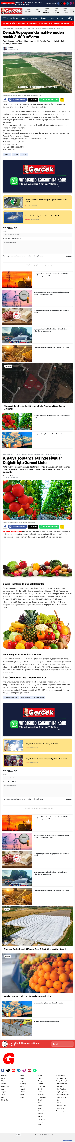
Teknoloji (23, 1092)
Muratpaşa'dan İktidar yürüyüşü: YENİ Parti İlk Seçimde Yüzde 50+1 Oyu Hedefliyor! (43, 23)
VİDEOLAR (28, 2)
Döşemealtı (42, 1086)
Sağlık (22, 1075)
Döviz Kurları (60, 1086)
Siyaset (3, 1083)
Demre (40, 1083)
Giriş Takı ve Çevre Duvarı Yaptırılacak (46, 1021)
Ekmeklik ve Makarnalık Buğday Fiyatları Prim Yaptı (51, 347)
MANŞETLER (18, 2)
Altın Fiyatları (61, 1089)
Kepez (40, 1108)
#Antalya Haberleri (10, 697)
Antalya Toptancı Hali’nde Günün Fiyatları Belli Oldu (27, 996)
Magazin (22, 1089)
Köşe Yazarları (61, 1075)
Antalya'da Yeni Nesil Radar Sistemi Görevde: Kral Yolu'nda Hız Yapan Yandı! (50, 330)
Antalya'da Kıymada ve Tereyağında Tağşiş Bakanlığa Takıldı (51, 312)
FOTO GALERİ (38, 2)
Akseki (40, 1075)
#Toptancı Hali (39, 697)
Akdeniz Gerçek (8, 28)
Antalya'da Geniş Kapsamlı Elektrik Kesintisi (48, 434)
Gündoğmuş (42, 1097)
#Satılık (24, 154)
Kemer (40, 1105)
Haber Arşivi (60, 1108)
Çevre (22, 1097)
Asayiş (22, 1081)
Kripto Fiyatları (61, 1092)
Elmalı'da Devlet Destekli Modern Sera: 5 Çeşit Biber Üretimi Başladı (35, 949)
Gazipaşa (41, 1094)
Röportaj (23, 1083)
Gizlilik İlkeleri (61, 1105)
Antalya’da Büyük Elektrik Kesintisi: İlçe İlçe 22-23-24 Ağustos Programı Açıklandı (51, 275)
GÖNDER (69, 257)
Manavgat (41, 1119)
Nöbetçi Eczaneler (62, 1094)
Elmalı (40, 1089)
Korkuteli (41, 1114)
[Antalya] (37, 973)
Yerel (3, 1094)
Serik (40, 1125)
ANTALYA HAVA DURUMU (22, 4)
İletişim (58, 1103)
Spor (3, 1089)
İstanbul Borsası (61, 1083)
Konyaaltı (41, 1111)
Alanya (40, 1081)
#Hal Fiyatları (25, 697)
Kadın (3, 1097)
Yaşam (3, 1092)
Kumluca (41, 1116)
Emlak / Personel (20, 28)
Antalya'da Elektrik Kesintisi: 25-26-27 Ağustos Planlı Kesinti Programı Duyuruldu (51, 293)
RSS (19, 1135)
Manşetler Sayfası (62, 1081)
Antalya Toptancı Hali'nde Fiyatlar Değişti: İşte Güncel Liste (52, 417)
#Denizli (7, 154)
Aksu (39, 1078)
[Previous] (16, 23)
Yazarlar (54, 3)
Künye (58, 1100)
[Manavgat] (37, 383)
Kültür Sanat (5, 1100)
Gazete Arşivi (61, 1111)
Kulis (3, 1078)
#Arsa (16, 154)
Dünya (22, 1086)
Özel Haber (5, 1086)
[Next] (72, 23)
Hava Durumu (61, 1097)
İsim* (5, 231)
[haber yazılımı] (67, 1141)
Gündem (4, 1075)
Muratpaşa (41, 1122)
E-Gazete (48, 3)
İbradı (40, 1100)
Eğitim (22, 1078)
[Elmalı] (37, 926)
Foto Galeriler (61, 1078)
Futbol (22, 1094)
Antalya (17, 454)
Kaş (39, 1103)
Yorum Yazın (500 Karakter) (12, 239)
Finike (40, 1092)
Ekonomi (4, 1081)
